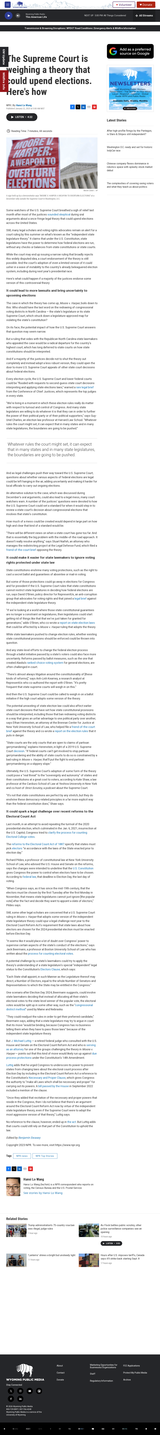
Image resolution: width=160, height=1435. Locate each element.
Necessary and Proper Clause (47, 1077)
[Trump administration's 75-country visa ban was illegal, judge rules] (16, 1230)
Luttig (9, 1065)
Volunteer (125, 5)
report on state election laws (77, 622)
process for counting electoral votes (50, 953)
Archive (127, 1380)
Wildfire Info (4, 81)
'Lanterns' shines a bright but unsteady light (51, 1255)
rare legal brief (84, 387)
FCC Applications (131, 1366)
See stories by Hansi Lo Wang (42, 1193)
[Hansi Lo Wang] (13, 1186)
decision (19, 751)
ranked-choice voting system (45, 662)
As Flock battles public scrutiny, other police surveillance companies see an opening (121, 1229)
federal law (29, 876)
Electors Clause (50, 969)
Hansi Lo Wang (24, 105)
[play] (8, 15)
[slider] (22, 15)
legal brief (80, 598)
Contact (61, 1373)
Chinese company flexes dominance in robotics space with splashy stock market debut (129, 167)
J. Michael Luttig (21, 1040)
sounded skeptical (59, 214)
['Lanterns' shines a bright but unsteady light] (16, 1260)
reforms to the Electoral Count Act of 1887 (38, 844)
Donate (147, 4)
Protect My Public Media (135, 1373)
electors (17, 848)
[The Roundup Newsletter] (130, 88)
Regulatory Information (101, 1381)
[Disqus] (80, 1312)
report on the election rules (71, 731)
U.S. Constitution (83, 868)
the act (71, 1122)
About (60, 1366)
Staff (92, 1374)
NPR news (22, 1156)
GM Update (4, 57)
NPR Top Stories (45, 1156)
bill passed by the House (53, 1086)
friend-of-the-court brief (21, 549)
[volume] (18, 15)
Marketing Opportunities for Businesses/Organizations (103, 1366)
